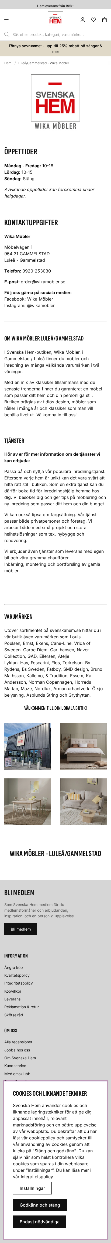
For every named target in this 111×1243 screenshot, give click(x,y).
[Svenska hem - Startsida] (55, 18)
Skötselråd (13, 1015)
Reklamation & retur (21, 1006)
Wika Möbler (40, 299)
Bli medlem (21, 929)
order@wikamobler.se (43, 281)
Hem (8, 63)
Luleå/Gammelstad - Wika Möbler (43, 63)
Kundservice (15, 1065)
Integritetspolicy (18, 983)
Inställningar (32, 1188)
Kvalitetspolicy (17, 975)
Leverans (12, 999)
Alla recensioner (18, 1042)
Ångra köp (13, 967)
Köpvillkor (12, 991)
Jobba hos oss (17, 1050)
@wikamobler (41, 305)
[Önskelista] (93, 19)
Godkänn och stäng (40, 1205)
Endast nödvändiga (40, 1221)
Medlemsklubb (17, 1073)
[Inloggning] (82, 19)
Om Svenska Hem (20, 1057)
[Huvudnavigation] (17, 19)
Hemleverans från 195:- (55, 5)
